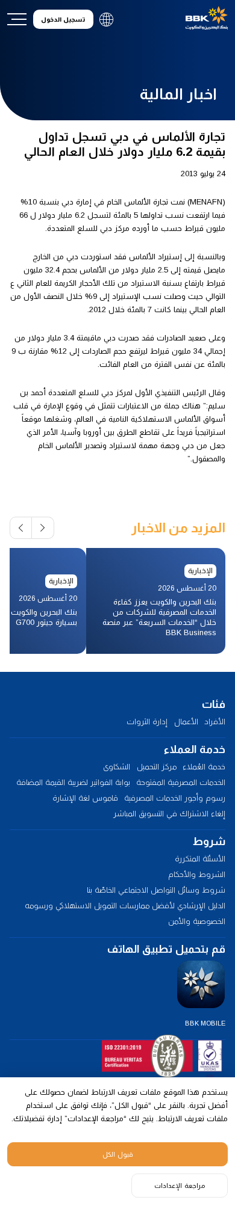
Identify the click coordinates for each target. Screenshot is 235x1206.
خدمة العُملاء (204, 766)
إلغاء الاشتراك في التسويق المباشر (169, 813)
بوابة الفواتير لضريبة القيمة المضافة (73, 782)
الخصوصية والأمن (196, 921)
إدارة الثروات (147, 721)
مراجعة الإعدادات (179, 1185)
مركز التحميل (157, 766)
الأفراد (214, 721)
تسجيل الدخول (63, 19)
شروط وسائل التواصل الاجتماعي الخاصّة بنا (156, 889)
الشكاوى (116, 766)
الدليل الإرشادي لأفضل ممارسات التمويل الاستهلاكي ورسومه (125, 905)
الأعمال (186, 721)
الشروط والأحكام (196, 874)
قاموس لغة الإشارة (85, 797)
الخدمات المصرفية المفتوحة (180, 782)
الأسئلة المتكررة (200, 858)
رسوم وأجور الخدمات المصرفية (174, 797)
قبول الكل (117, 1154)
